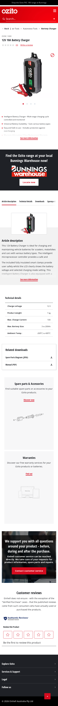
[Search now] (4, 19)
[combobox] (31, 19)
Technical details (25, 201)
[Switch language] (49, 10)
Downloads (39, 201)
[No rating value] (9, 45)
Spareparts (51, 201)
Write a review (26, 45)
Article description (9, 201)
